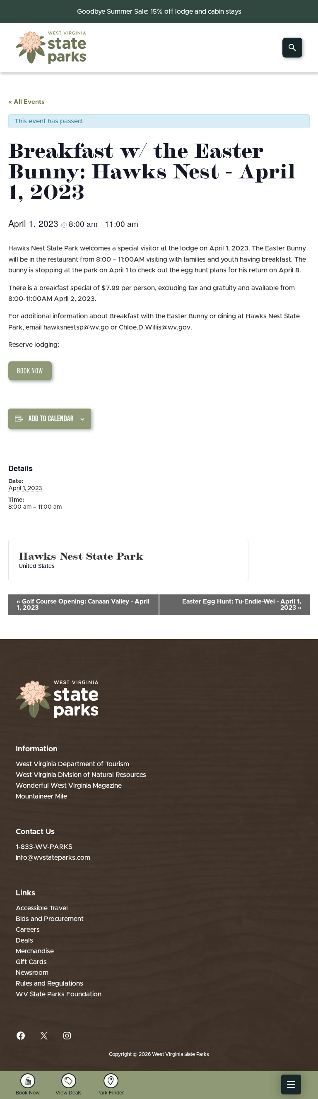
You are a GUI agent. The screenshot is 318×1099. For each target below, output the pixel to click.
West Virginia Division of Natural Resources (81, 775)
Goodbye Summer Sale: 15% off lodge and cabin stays (159, 11)
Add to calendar (51, 418)
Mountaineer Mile (41, 796)
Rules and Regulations (49, 983)
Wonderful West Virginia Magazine (69, 785)
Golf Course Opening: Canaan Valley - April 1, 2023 (83, 605)
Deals (24, 940)
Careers (28, 929)
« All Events (26, 102)
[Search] (292, 48)
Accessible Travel (42, 908)
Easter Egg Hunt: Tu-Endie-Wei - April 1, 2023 (241, 605)
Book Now (30, 371)
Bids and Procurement (50, 919)
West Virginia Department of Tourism (72, 764)
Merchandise (35, 951)
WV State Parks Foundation (58, 994)
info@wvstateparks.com (53, 857)
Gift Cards (31, 962)
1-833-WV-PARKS (44, 847)
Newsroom (32, 972)
